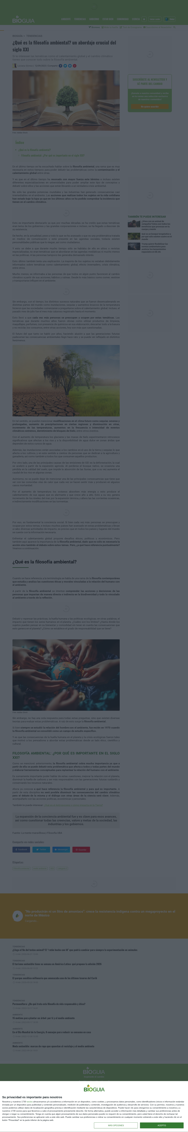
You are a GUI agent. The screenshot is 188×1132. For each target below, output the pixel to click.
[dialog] (94, 1106)
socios (30, 1102)
